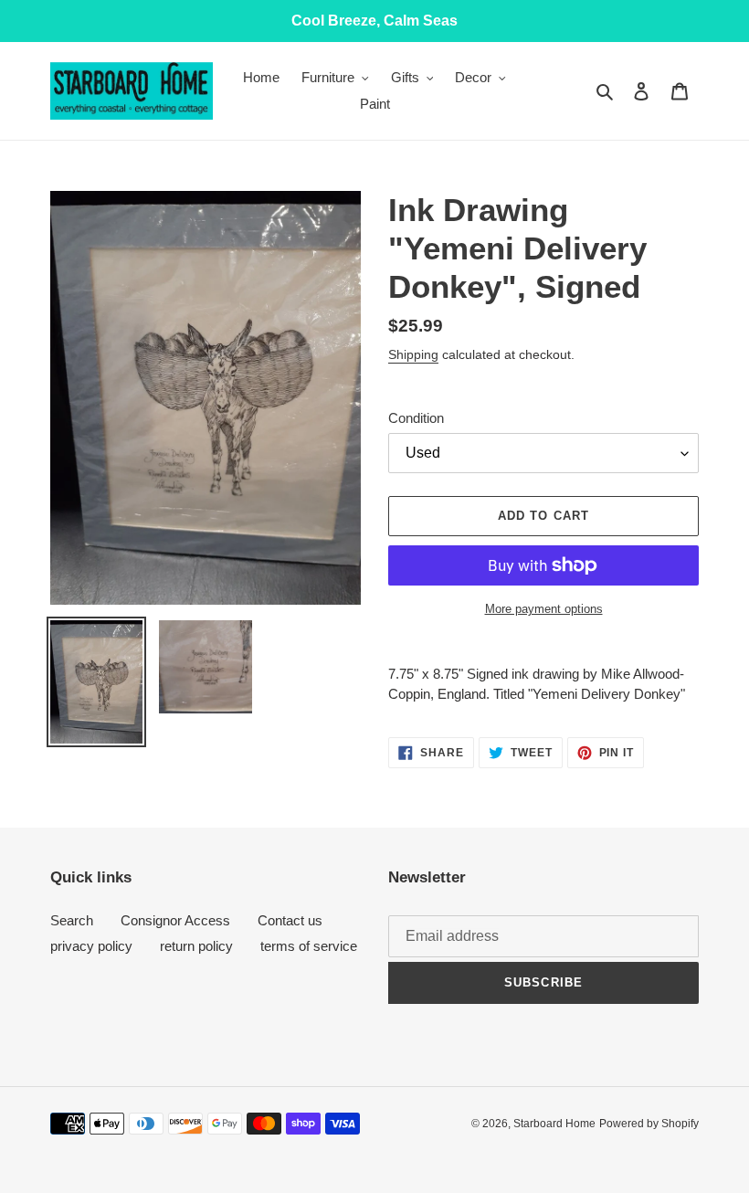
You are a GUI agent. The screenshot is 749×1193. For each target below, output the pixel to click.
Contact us (290, 920)
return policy (196, 946)
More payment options (544, 609)
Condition (416, 418)
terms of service (308, 946)
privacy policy (91, 946)
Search (71, 920)
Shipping (413, 354)
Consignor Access (175, 920)
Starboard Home (554, 1123)
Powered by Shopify (649, 1123)
